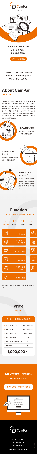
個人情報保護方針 (18, 442)
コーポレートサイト (18, 439)
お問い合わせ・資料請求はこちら (18, 387)
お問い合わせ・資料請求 (18, 59)
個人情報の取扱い (18, 445)
